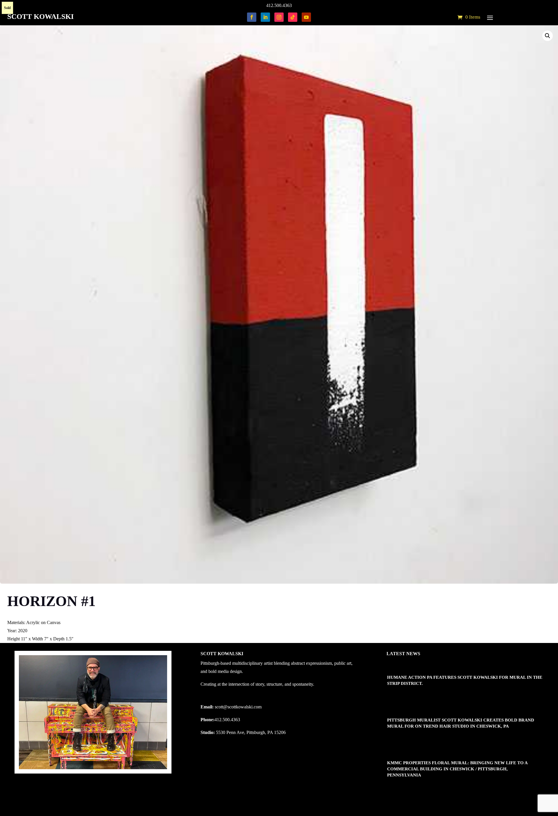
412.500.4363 (279, 5)
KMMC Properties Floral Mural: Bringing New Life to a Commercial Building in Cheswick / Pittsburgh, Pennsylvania (457, 768)
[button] (547, 36)
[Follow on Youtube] (306, 17)
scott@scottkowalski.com (238, 706)
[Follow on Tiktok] (292, 17)
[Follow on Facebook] (251, 17)
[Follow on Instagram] (279, 17)
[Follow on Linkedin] (265, 17)
